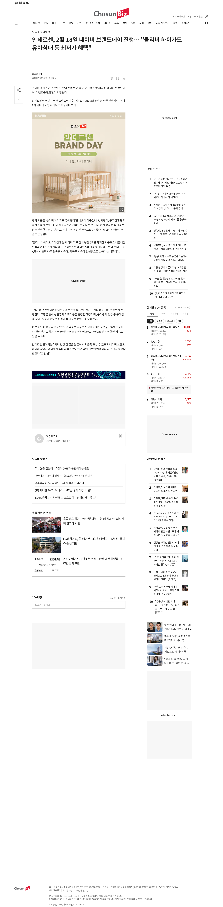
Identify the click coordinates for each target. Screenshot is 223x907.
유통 (34, 32)
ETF (179, 321)
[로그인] (207, 16)
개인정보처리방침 (56, 890)
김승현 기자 (37, 73)
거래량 (185, 313)
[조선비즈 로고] (111, 13)
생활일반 (45, 32)
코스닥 (170, 321)
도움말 (113, 598)
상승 (152, 313)
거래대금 (174, 313)
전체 (150, 321)
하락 (163, 313)
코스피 (159, 321)
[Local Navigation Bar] (16, 23)
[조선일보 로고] (21, 3)
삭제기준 (121, 598)
